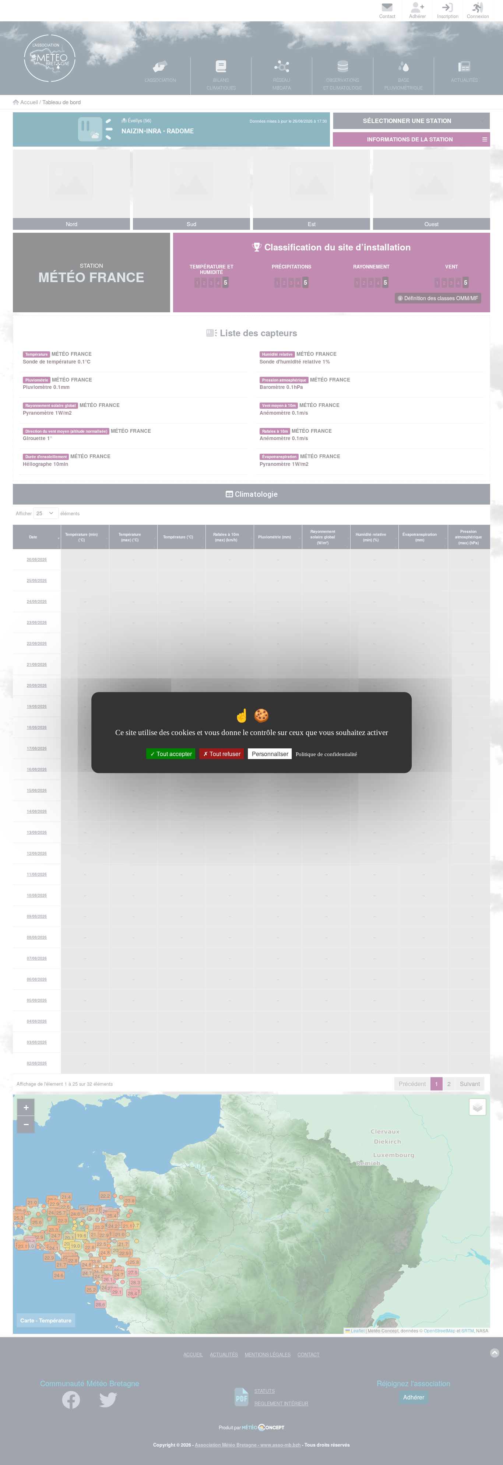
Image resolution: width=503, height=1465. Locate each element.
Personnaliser (270, 753)
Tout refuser (224, 753)
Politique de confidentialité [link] (326, 754)
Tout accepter (173, 753)
